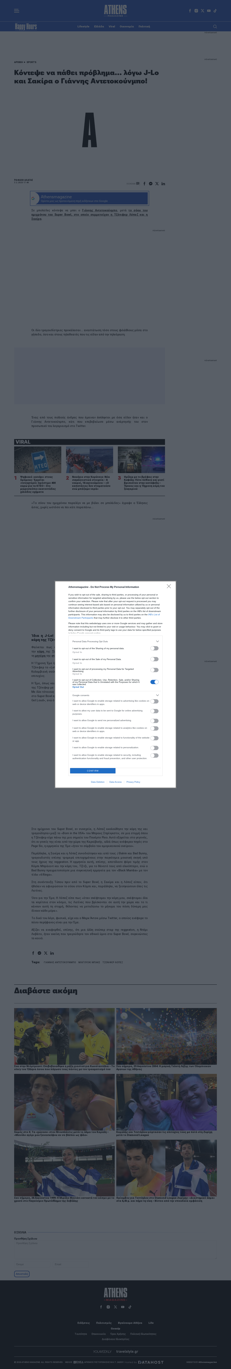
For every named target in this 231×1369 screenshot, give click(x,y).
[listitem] (115, 641)
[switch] (154, 648)
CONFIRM (93, 771)
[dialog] (115, 684)
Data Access (115, 782)
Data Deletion (97, 782)
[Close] (170, 587)
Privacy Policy (133, 782)
